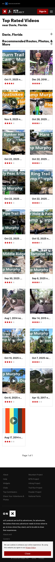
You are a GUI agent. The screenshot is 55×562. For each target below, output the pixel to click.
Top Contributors (10, 492)
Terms (33, 558)
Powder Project (34, 492)
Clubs (5, 487)
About (5, 474)
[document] (27, 549)
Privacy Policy (31, 548)
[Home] (14, 11)
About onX (7, 534)
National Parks (34, 496)
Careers (6, 539)
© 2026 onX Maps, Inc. (20, 558)
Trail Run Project (35, 487)
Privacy (41, 558)
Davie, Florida (12, 34)
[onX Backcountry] (11, 3)
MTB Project (33, 479)
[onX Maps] (9, 516)
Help (5, 479)
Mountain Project (35, 474)
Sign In (42, 11)
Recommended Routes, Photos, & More (27, 42)
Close (27, 553)
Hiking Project (34, 483)
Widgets (6, 483)
